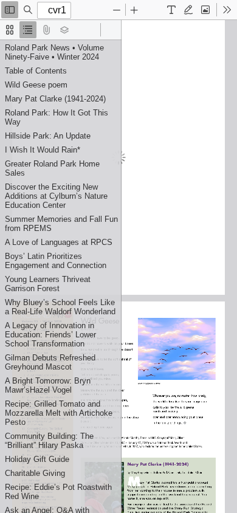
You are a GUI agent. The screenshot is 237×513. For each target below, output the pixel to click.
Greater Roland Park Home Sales (52, 168)
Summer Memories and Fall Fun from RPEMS (61, 224)
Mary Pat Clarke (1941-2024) (55, 98)
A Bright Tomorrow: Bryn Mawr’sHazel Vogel (48, 385)
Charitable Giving (35, 473)
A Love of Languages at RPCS (58, 242)
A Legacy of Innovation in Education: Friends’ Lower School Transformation (50, 334)
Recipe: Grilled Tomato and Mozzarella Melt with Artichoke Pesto (58, 413)
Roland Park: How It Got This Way (56, 117)
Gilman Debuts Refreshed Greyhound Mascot (50, 362)
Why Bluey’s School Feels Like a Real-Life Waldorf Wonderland (60, 307)
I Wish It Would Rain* (42, 149)
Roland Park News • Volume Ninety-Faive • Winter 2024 (54, 52)
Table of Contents (36, 70)
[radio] (9, 29)
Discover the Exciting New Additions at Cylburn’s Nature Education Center (56, 196)
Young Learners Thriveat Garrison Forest (48, 284)
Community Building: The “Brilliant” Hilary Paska (49, 441)
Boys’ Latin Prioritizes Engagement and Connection (55, 261)
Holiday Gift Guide (37, 459)
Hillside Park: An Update (48, 135)
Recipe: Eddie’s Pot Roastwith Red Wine (58, 492)
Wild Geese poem (36, 84)
